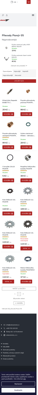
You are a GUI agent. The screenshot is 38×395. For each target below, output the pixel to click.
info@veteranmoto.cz (12, 325)
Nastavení (18, 384)
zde (24, 379)
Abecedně (18, 75)
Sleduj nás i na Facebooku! (14, 332)
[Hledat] (3, 15)
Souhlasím (18, 390)
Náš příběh (6, 347)
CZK (14, 2)
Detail (25, 248)
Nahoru (20, 303)
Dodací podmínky (8, 359)
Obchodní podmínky (9, 350)
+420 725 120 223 (12, 328)
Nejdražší (25, 71)
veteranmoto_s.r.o (11, 335)
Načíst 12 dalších (19, 288)
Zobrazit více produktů (18, 66)
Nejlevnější (17, 71)
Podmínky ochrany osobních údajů (13, 353)
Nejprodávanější (8, 75)
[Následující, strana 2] (19, 294)
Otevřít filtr (19, 81)
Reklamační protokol (9, 356)
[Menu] (33, 15)
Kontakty (5, 344)
